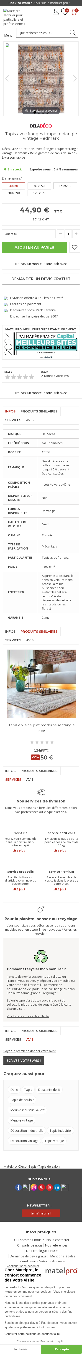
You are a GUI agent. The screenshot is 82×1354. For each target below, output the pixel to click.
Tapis (28, 1089)
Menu (8, 35)
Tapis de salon (49, 1166)
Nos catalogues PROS (42, 1251)
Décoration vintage (24, 1141)
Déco (14, 1089)
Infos (10, 411)
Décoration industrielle (27, 1130)
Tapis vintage (54, 1141)
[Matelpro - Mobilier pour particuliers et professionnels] (17, 17)
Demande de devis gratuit (29, 1256)
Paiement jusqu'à (41, 3)
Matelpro (10, 1166)
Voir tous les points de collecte (28, 1016)
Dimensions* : (12, 178)
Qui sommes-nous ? (29, 1240)
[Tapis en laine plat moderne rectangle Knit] (41, 684)
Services (13, 420)
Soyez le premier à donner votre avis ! (29, 1051)
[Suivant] (75, 78)
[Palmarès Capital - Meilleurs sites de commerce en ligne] (41, 342)
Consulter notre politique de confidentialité (32, 1334)
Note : (9, 372)
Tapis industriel (60, 1130)
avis (45, 372)
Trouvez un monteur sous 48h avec (41, 264)
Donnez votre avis (56, 376)
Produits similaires (38, 411)
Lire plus (19, 850)
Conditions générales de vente (42, 1261)
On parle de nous (29, 1245)
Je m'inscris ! (41, 1213)
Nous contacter (57, 1240)
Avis (29, 420)
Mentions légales (62, 1256)
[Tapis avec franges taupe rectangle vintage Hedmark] (34, 112)
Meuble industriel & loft (27, 1110)
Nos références (56, 1245)
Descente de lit (49, 1089)
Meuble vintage (21, 1120)
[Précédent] (7, 78)
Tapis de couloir (22, 1100)
